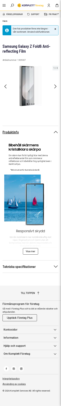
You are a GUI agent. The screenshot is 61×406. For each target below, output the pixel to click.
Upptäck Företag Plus (20, 317)
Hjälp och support (15, 345)
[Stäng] (55, 28)
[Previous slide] (5, 86)
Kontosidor (10, 329)
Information (11, 337)
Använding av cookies (14, 384)
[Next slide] (55, 86)
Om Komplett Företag (17, 353)
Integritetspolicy (11, 378)
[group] (30, 86)
